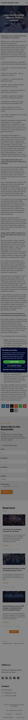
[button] (14, 369)
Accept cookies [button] (14, 361)
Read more (20, 358)
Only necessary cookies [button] (14, 366)
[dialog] (14, 360)
